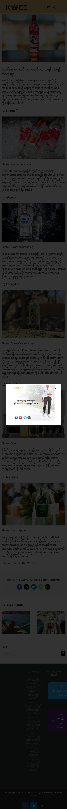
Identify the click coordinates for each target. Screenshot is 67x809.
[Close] (55, 388)
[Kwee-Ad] (33, 386)
